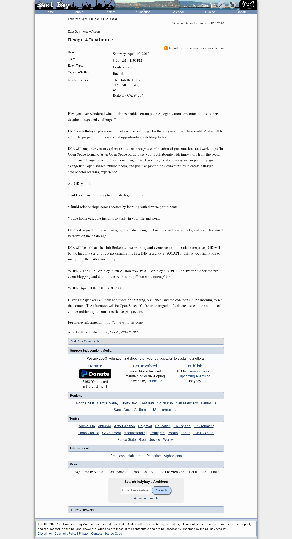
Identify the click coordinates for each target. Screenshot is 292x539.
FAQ (76, 472)
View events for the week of (198, 23)
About (79, 12)
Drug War (145, 426)
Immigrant (157, 433)
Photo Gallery (143, 472)
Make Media (94, 472)
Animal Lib (87, 426)
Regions (76, 395)
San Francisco (187, 403)
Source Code (113, 533)
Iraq (140, 456)
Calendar (177, 12)
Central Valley (107, 403)
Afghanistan (173, 456)
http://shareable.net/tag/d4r (149, 276)
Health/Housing (135, 433)
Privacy (84, 533)
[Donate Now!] (95, 374)
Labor (185, 433)
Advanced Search (146, 498)
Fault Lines (197, 472)
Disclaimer (45, 533)
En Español (182, 426)
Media (173, 433)
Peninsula (208, 403)
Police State (126, 439)
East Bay (74, 31)
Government (111, 433)
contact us (154, 381)
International (168, 410)
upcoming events (193, 376)
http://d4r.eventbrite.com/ (124, 322)
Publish (210, 12)
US (154, 410)
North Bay (129, 403)
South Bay (165, 403)
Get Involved (117, 472)
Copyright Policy (65, 533)
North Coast (85, 403)
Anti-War (104, 426)
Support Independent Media (90, 350)
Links (215, 472)
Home (49, 12)
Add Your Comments (85, 341)
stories (198, 371)
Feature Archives (171, 472)
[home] (75, 5)
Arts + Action (91, 31)
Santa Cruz (122, 410)
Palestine (153, 456)
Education (163, 426)
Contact (109, 12)
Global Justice (88, 433)
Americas (117, 456)
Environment (204, 426)
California (141, 410)
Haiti (131, 456)
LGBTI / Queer (203, 433)
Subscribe (143, 12)
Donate (242, 12)
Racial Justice (149, 439)
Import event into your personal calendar (196, 48)
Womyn (169, 439)
